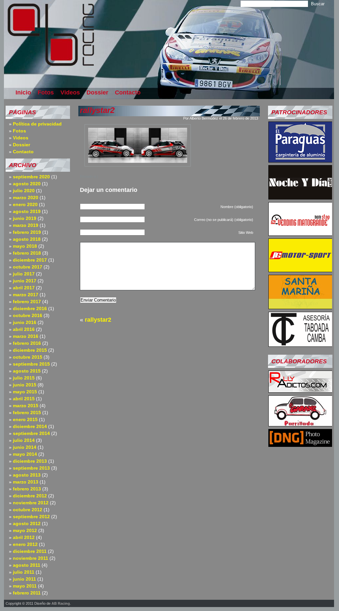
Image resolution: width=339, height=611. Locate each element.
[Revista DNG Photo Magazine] (300, 445)
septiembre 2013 (31, 468)
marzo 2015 (25, 405)
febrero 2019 (27, 232)
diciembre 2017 (30, 260)
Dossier (97, 92)
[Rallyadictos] (300, 390)
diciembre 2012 (30, 495)
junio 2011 (24, 579)
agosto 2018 (27, 239)
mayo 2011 (25, 586)
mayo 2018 (25, 246)
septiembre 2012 (31, 516)
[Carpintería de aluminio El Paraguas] (300, 160)
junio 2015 (24, 384)
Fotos (46, 92)
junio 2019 (24, 218)
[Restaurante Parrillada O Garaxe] (300, 424)
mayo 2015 (25, 391)
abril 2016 (24, 329)
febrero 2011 (27, 592)
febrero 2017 (27, 301)
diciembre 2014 (30, 426)
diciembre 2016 (30, 308)
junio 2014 (24, 447)
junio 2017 (24, 280)
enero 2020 (25, 204)
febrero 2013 (27, 488)
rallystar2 (97, 110)
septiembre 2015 (31, 364)
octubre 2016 (27, 315)
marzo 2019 (25, 225)
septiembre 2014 (31, 433)
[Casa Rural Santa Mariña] (300, 307)
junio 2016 (24, 322)
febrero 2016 (27, 343)
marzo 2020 (25, 197)
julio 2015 (24, 377)
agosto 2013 (27, 475)
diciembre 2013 (30, 461)
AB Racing (60, 603)
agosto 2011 (26, 565)
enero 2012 (25, 544)
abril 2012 (24, 537)
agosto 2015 (27, 371)
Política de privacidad (37, 123)
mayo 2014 (25, 454)
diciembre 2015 (30, 350)
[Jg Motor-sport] (300, 270)
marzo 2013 (25, 482)
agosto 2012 (27, 523)
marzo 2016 (25, 336)
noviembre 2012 (31, 502)
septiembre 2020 (31, 176)
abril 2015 (24, 398)
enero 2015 (25, 419)
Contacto (128, 92)
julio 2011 (23, 572)
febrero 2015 (27, 412)
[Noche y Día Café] (300, 197)
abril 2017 (24, 287)
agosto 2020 (27, 183)
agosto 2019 (27, 211)
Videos (70, 92)
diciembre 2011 (30, 551)
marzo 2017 (25, 294)
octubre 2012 (27, 509)
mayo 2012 (25, 530)
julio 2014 (24, 440)
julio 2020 (24, 190)
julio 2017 (24, 273)
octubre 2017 (27, 267)
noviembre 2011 (30, 558)
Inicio (23, 92)
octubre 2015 (27, 357)
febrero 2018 (27, 253)
